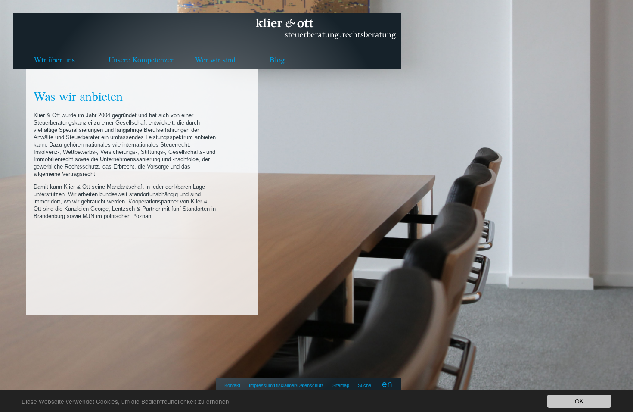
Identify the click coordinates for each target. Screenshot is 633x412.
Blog (277, 59)
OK (579, 400)
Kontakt (232, 385)
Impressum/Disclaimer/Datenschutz (286, 385)
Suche (364, 385)
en (387, 384)
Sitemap (340, 385)
